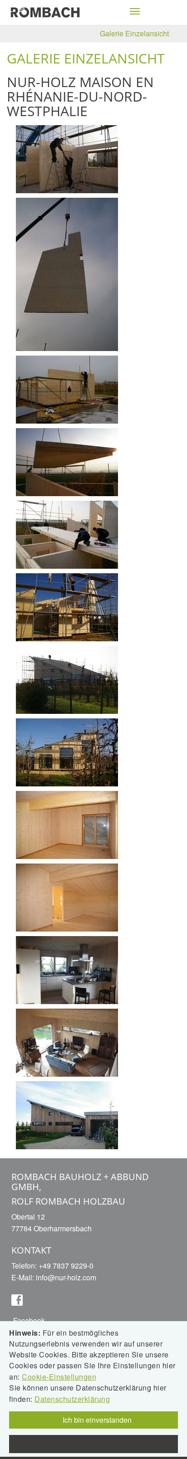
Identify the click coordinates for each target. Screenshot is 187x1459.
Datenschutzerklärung (72, 1399)
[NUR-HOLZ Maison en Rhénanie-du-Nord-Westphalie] (67, 158)
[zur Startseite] (45, 11)
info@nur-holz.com (66, 1277)
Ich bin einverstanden (96, 1420)
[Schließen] (93, 1444)
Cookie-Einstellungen (59, 1376)
